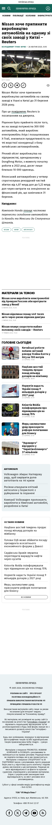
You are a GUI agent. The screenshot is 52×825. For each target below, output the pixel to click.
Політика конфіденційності (26, 697)
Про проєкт (36, 693)
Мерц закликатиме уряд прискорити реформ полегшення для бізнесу (35, 428)
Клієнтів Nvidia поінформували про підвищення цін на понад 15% (34, 409)
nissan (6, 230)
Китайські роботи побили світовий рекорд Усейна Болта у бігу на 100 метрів (36, 352)
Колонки (30, 15)
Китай (16, 230)
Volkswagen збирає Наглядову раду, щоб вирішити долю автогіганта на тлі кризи (23, 477)
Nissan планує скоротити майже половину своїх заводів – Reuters (22, 328)
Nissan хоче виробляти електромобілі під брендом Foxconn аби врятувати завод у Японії (25, 301)
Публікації (18, 15)
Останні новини (14, 522)
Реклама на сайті (19, 693)
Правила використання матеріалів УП (26, 700)
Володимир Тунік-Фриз (14, 47)
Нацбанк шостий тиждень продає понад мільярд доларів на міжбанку (35, 371)
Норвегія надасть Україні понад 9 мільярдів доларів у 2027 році (34, 390)
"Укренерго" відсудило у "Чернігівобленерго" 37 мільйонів (35, 447)
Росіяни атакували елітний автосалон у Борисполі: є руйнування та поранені (21, 490)
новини (6, 15)
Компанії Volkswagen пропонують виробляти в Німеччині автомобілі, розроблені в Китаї (26, 503)
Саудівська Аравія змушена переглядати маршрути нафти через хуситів (23, 556)
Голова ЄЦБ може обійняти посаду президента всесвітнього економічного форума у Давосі (25, 543)
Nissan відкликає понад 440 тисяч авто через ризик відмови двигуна (23, 316)
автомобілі (28, 230)
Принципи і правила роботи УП (26, 704)
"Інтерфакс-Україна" (37, 722)
